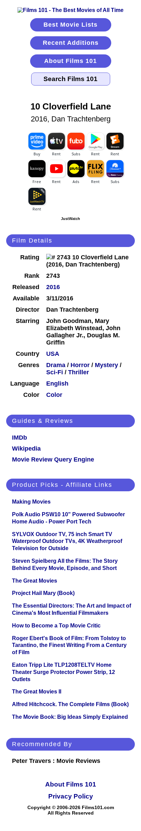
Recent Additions (71, 42)
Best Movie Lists (70, 24)
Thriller (78, 372)
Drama (55, 365)
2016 (53, 287)
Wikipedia (26, 448)
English (57, 383)
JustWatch (70, 219)
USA (52, 353)
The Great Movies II (36, 691)
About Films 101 (70, 60)
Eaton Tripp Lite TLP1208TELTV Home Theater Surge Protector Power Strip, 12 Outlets (63, 672)
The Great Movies (34, 581)
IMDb (19, 437)
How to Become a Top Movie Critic (56, 625)
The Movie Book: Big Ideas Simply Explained (70, 717)
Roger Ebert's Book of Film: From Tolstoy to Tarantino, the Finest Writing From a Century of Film (69, 645)
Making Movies (31, 502)
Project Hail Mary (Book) (43, 593)
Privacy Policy (70, 796)
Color (54, 394)
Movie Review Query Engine (53, 459)
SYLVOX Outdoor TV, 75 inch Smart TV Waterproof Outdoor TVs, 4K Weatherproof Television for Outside (67, 541)
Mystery (106, 365)
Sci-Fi (54, 372)
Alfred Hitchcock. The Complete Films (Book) (70, 704)
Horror (80, 365)
